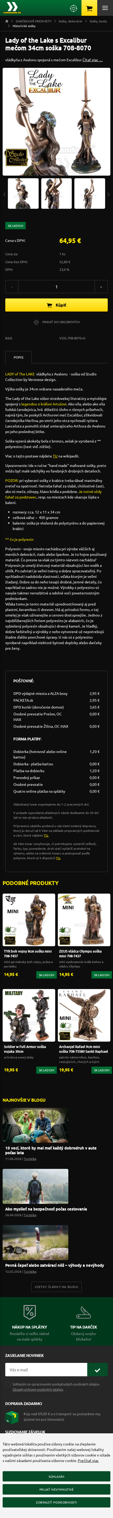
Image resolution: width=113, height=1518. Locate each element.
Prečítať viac (88, 1460)
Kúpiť (60, 305)
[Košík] (89, 8)
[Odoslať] (97, 1369)
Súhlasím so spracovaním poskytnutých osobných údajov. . (56, 1386)
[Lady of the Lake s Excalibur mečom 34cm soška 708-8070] (23, 193)
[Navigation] (4, 194)
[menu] (105, 8)
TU (55, 456)
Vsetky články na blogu (56, 1287)
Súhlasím (56, 1476)
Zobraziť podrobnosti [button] (56, 1502)
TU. (46, 835)
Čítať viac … (93, 59)
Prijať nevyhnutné (56, 1489)
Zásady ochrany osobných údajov (38, 1389)
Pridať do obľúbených (61, 322)
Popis (18, 357)
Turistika (30, 1159)
